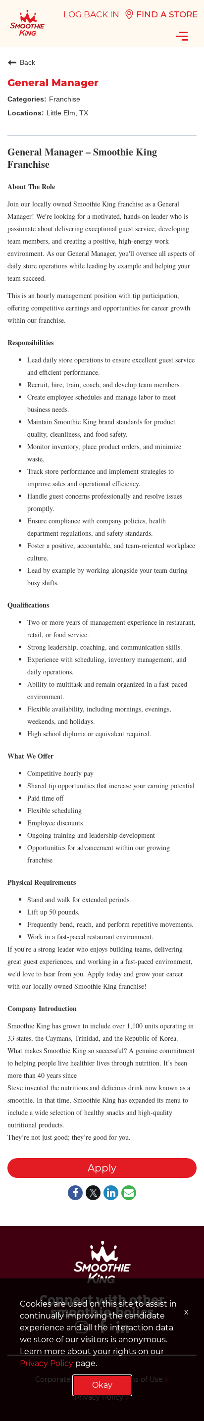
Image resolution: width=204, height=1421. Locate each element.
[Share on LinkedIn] (111, 1194)
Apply (102, 1168)
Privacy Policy (46, 1363)
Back (27, 62)
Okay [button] (102, 1385)
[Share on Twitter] (93, 1194)
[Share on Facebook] (75, 1194)
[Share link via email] (129, 1194)
